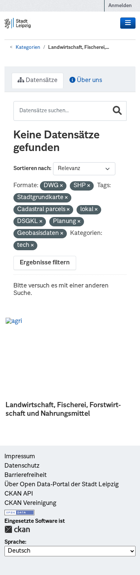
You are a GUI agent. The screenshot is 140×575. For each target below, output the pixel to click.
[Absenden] (117, 111)
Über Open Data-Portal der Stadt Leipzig (61, 485)
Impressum (19, 457)
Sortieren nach (31, 168)
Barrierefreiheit (25, 475)
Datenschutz (22, 466)
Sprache (14, 542)
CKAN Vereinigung (30, 503)
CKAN (17, 529)
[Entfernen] (61, 186)
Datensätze (40, 81)
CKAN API (18, 494)
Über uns (88, 81)
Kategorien (28, 47)
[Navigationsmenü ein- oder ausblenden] (128, 23)
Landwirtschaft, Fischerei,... (78, 47)
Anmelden (120, 5)
